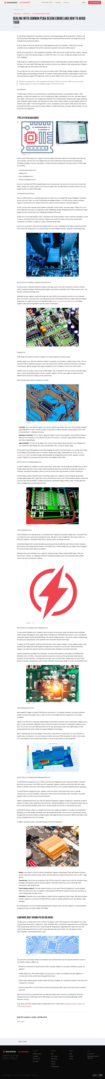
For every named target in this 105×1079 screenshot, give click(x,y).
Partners (71, 1056)
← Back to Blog (22, 1041)
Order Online (20, 1021)
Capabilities (58, 2)
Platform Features (37, 1053)
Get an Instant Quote (95, 2)
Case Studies (54, 1056)
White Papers (54, 1058)
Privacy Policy (90, 1053)
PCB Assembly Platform (47, 2)
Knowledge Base (55, 1066)
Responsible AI (36, 1058)
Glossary (53, 1061)
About (70, 1053)
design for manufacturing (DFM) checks (63, 301)
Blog (52, 1053)
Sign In (84, 2)
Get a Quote (36, 1061)
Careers (71, 1058)
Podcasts (53, 1064)
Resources (66, 2)
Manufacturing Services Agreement (93, 1057)
